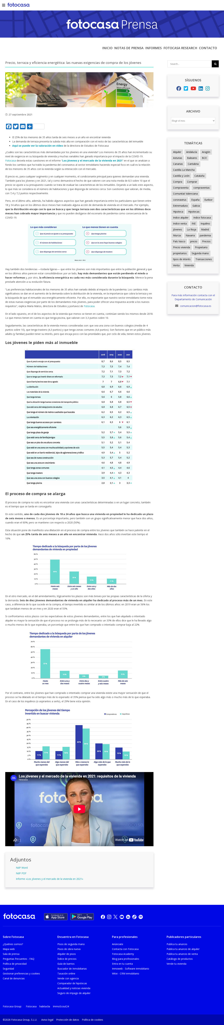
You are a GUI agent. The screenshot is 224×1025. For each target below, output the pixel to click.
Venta (176, 265)
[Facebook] (178, 89)
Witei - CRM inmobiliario (125, 973)
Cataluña (199, 175)
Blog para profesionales (125, 958)
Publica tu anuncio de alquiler (183, 949)
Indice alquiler (180, 217)
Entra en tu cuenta (122, 963)
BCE (204, 158)
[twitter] (115, 917)
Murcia (177, 235)
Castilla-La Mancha (184, 169)
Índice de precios (66, 958)
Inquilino (205, 223)
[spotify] (141, 917)
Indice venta (180, 223)
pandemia (205, 235)
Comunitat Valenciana (185, 193)
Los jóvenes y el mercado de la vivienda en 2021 (92, 160)
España (195, 199)
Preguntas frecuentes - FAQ (18, 958)
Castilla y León (181, 175)
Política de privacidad (15, 963)
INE (194, 223)
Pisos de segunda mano (71, 944)
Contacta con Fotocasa (125, 949)
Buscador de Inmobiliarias (72, 968)
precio (193, 241)
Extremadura (180, 205)
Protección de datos (67, 1019)
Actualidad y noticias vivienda (73, 988)
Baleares (192, 158)
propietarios (180, 253)
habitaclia (44, 1006)
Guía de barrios (66, 963)
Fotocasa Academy (123, 954)
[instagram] (109, 917)
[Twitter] (186, 89)
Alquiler (177, 152)
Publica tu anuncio (177, 944)
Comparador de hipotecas (72, 983)
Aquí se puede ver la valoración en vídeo (37, 145)
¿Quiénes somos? (13, 944)
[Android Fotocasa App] (82, 916)
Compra (177, 181)
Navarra (190, 235)
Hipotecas (194, 211)
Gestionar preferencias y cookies (21, 973)
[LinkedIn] (201, 89)
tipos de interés (182, 259)
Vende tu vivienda (176, 963)
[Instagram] (207, 89)
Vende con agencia (68, 978)
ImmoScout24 (61, 1006)
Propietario (201, 247)
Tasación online (66, 973)
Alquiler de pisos (66, 954)
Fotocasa (10, 160)
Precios (206, 241)
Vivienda (189, 265)
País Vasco (179, 241)
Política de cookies (92, 1019)
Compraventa (180, 187)
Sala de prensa (11, 954)
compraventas (201, 187)
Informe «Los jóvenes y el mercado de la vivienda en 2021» (49, 878)
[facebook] (103, 917)
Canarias (178, 163)
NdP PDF (21, 873)
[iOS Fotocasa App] (56, 916)
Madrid (205, 229)
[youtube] (122, 917)
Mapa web (9, 949)
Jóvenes (177, 229)
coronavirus (179, 199)
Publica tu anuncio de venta (182, 954)
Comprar (192, 181)
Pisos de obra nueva (68, 949)
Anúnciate (117, 944)
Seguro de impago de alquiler (73, 993)
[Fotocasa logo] (19, 916)
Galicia (196, 205)
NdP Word (22, 867)
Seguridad (8, 968)
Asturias (177, 158)
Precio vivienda (181, 247)
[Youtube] (193, 89)
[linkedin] (128, 917)
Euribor (208, 199)
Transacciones (203, 259)
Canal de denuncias (14, 978)
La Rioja (191, 229)
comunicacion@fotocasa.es (195, 306)
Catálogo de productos (180, 958)
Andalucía (191, 152)
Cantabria (193, 163)
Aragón (206, 152)
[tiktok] (134, 917)
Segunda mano (200, 253)
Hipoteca (178, 211)
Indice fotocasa (202, 217)
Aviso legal (47, 1019)
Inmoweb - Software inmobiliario (130, 968)
